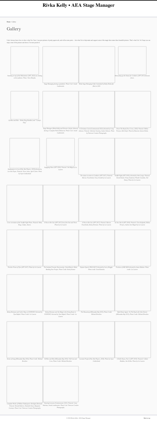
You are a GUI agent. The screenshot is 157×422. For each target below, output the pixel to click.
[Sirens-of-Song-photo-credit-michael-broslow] (25, 339)
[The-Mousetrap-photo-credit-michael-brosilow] (96, 292)
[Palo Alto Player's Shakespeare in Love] (25, 153)
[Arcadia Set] (132, 248)
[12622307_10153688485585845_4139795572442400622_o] (61, 339)
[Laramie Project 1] (96, 339)
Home (8, 22)
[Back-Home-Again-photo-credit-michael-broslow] (132, 292)
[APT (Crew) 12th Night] (25, 203)
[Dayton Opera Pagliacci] (96, 248)
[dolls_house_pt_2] (132, 339)
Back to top (147, 418)
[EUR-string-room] (61, 292)
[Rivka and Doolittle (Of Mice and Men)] (25, 105)
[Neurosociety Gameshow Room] (61, 248)
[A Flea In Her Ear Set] (61, 203)
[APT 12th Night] (132, 156)
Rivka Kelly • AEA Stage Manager (79, 5)
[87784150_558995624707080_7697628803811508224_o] (132, 109)
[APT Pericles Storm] (25, 248)
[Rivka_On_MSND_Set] (25, 60)
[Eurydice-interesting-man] (25, 292)
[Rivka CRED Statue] (132, 60)
